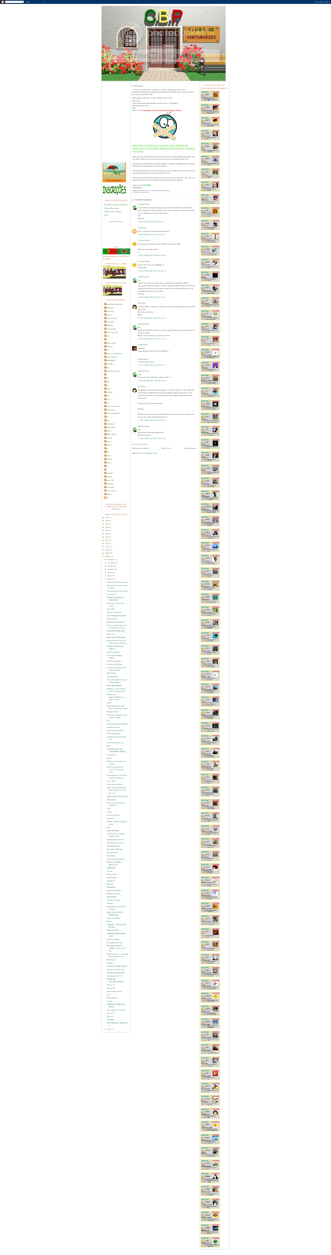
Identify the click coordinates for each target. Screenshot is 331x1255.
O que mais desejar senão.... (116, 859)
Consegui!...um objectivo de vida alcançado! (117, 668)
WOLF (107, 452)
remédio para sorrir (113, 727)
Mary (107, 385)
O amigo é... (111, 963)
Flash (107, 350)
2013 (107, 540)
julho (109, 575)
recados (145, 192)
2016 (107, 530)
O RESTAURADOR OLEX (116, 631)
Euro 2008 (110, 609)
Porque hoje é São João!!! (116, 730)
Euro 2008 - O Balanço (115, 849)
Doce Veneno (109, 322)
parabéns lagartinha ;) (114, 890)
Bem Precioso (111, 960)
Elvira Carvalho (110, 329)
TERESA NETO (110, 434)
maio (109, 1029)
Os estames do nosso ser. (115, 742)
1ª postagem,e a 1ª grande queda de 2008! (116, 834)
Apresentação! (112, 877)
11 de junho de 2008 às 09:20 (152, 380)
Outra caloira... (112, 799)
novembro (111, 563)
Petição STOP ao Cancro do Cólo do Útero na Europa (116, 641)
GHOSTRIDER (110, 360)
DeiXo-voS (110, 634)
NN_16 (107, 403)
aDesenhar (108, 459)
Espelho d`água (110, 343)
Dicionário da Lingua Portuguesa (115, 204)
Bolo (108, 746)
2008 (107, 556)
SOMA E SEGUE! (113, 930)
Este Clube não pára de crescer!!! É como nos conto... (115, 769)
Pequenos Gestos (113, 711)
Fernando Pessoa (112, 676)
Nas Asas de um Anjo (112, 406)
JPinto (107, 367)
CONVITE (110, 1019)
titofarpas (108, 494)
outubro (110, 566)
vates (106, 498)
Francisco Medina (111, 357)
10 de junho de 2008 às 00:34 (152, 271)
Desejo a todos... (112, 874)
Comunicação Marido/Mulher (117, 724)
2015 (107, 534)
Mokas (107, 395)
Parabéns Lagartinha (114, 661)
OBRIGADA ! (111, 868)
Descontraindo (112, 619)
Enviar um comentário (140, 444)
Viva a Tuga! (111, 781)
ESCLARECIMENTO (114, 685)
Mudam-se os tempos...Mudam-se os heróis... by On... (115, 697)
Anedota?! (110, 818)
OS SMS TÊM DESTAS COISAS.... (115, 647)
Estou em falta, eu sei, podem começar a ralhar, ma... (117, 776)
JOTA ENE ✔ (109, 364)
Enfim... (107, 336)
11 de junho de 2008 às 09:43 (152, 420)
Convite (109, 1001)
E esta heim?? (111, 594)
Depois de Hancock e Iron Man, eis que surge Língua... (117, 707)
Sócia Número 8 (112, 998)
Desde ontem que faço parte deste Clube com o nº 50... (117, 788)
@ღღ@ (141, 344)
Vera (106, 448)
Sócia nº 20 (111, 988)
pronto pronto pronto (114, 991)
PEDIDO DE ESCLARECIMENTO (115, 980)
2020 (107, 521)
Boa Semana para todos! (115, 843)
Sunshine (108, 431)
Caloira (109, 812)
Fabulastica (109, 346)
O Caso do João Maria (114, 664)
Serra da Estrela (112, 852)
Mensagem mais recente (140, 448)
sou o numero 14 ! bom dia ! (116, 1010)
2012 (107, 543)
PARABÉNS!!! (112, 897)
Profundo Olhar (110, 427)
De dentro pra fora (111, 318)
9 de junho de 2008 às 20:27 (151, 222)
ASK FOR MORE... (113, 830)
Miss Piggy (109, 392)
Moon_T (108, 399)
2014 (107, 537)
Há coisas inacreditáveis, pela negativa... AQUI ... (117, 716)
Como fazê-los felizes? (115, 784)
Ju (105, 374)
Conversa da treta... (113, 815)
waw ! (109, 994)
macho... (110, 758)
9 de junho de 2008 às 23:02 (151, 234)
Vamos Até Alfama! (113, 918)
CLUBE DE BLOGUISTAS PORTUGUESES (163, 8)
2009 (107, 553)
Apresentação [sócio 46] (115, 839)
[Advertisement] (113, 121)
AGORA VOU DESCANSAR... (117, 966)
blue (106, 466)
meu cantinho (109, 487)
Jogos (106, 215)
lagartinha (108, 476)
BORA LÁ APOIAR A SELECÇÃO (114, 863)
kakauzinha (109, 473)
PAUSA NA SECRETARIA (116, 637)
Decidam (110, 903)
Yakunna (108, 455)
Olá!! (106, 417)
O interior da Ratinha (112, 413)
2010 (107, 550)
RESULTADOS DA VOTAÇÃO (117, 796)
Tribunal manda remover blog (117, 582)
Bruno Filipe (109, 311)
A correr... (110, 871)
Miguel (107, 388)
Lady (106, 378)
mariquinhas (109, 483)
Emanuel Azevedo (111, 332)
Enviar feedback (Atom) (149, 453)
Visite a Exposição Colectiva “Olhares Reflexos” (117, 680)
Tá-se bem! (108, 438)
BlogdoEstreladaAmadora (114, 304)
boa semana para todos (115, 942)
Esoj (106, 339)
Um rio (109, 703)
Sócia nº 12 (111, 985)
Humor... (110, 921)
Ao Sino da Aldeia (113, 939)
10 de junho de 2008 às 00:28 (152, 255)
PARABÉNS (111, 887)
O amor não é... (112, 755)
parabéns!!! (111, 881)
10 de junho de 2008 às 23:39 (152, 339)
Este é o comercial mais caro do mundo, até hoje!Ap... (116, 626)
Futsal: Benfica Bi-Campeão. (117, 615)
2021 (107, 517)
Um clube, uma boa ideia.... (116, 969)
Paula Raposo (109, 424)
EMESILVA (109, 325)
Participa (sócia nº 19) (114, 976)
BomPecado (109, 308)
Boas (108, 827)
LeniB (107, 381)
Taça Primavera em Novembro (117, 591)
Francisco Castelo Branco (114, 353)
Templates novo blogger (112, 211)
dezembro (111, 559)
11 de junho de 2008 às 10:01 (152, 438)
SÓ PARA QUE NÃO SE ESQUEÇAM (115, 598)
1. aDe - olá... (111, 793)
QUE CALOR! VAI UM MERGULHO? (115, 913)
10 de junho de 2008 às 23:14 (152, 318)
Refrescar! (110, 884)
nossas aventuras (110, 490)
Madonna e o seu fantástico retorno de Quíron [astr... (116, 690)
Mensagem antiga (190, 448)
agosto (109, 572)
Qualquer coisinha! (113, 893)
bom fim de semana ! (114, 900)
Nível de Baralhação (114, 733)
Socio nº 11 (111, 1013)
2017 (107, 527)
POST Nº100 (111, 673)
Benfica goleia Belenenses (116, 622)
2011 (107, 546)
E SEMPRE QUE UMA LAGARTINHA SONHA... (116, 750)
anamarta (108, 462)
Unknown (108, 441)
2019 (107, 524)
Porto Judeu (111, 855)
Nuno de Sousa (110, 410)
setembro (110, 569)
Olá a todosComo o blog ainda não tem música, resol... (117, 955)
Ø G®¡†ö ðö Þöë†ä (113, 652)
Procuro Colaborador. (114, 612)
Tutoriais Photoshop (111, 208)
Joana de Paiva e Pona (112, 371)
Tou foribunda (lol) (113, 846)
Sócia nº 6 (110, 1016)
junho (109, 579)
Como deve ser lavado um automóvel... (116, 804)
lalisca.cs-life (109, 480)
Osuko (107, 420)
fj (105, 469)
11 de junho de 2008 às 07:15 (152, 365)
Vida (108, 808)
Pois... (109, 721)
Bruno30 (108, 315)
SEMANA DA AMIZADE (115, 972)
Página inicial (166, 448)
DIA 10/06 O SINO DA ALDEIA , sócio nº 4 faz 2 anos (117, 948)
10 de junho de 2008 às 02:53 (152, 297)
